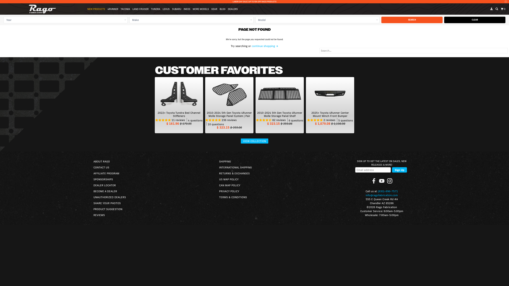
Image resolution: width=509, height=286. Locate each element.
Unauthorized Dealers (109, 197)
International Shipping (235, 167)
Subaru (176, 9)
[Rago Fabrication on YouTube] (381, 181)
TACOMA (125, 9)
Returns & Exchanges (234, 173)
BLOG (222, 9)
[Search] (497, 9)
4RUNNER (112, 9)
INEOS (187, 9)
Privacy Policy (229, 191)
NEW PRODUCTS (96, 9)
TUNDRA (155, 9)
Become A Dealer (105, 191)
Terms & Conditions (233, 197)
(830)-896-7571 (388, 191)
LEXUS (166, 9)
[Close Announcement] (506, 1)
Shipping (225, 161)
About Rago (101, 161)
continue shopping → (265, 46)
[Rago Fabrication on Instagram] (389, 181)
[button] (163, 120)
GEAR (214, 9)
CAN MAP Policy (229, 185)
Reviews (99, 215)
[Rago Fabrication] (42, 9)
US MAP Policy (229, 179)
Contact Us (101, 167)
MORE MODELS (201, 9)
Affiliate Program (106, 173)
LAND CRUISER (140, 9)
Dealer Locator (104, 185)
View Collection (254, 141)
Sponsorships (103, 179)
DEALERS (233, 9)
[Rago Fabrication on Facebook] (373, 181)
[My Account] (492, 9)
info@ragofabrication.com (382, 195)
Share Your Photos (107, 203)
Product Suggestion (107, 209)
